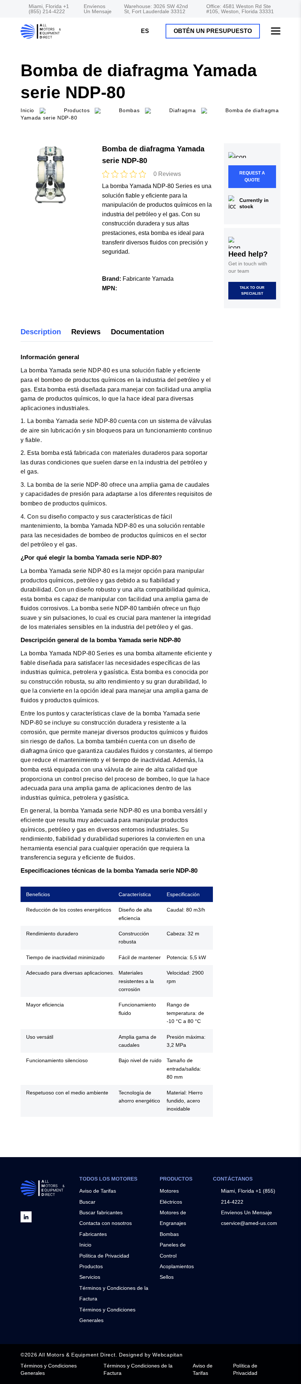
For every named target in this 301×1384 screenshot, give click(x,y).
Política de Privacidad (104, 1256)
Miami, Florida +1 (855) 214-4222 (49, 9)
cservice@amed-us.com (249, 1223)
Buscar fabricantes (101, 1212)
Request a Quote (252, 176)
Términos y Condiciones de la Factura (138, 1369)
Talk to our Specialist (252, 290)
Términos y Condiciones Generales (49, 1369)
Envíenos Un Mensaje (98, 9)
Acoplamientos (177, 1266)
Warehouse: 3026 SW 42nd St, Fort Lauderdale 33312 (156, 9)
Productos (77, 110)
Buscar (87, 1202)
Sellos (167, 1277)
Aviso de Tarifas (97, 1191)
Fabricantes (93, 1234)
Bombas (169, 1234)
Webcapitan (167, 1355)
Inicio (85, 1245)
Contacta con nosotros (105, 1223)
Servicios (89, 1277)
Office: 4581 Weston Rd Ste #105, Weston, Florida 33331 (240, 9)
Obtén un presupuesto (213, 31)
